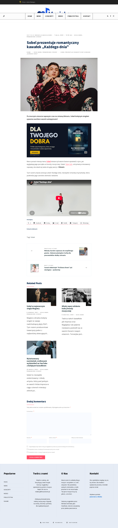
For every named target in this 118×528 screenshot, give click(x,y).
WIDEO (60, 16)
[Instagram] (113, 16)
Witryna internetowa (77, 437)
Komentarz (30, 411)
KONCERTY (49, 16)
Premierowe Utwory (34, 37)
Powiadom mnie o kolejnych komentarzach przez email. (43, 449)
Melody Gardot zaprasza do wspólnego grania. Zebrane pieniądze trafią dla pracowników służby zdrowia (58, 252)
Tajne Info (68, 164)
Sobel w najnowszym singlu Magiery (36, 307)
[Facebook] (110, 16)
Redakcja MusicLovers (43, 35)
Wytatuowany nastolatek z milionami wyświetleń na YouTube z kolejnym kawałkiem (37, 362)
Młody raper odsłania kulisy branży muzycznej (71, 308)
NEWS (39, 16)
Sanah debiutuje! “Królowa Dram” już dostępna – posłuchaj (58, 268)
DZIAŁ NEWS (78, 35)
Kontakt (86, 16)
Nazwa (29, 437)
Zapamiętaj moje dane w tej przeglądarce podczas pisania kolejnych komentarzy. (51, 446)
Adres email (53, 437)
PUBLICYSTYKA (73, 16)
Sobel (49, 161)
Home (30, 16)
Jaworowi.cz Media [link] (96, 497)
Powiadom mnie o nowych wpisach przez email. (41, 452)
